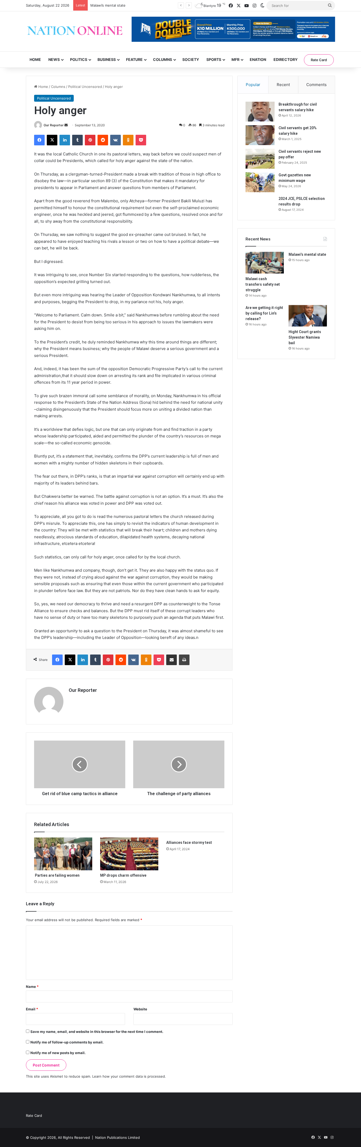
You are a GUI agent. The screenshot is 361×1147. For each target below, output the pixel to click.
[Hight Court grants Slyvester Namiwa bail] (308, 316)
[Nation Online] (75, 31)
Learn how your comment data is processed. (129, 1076)
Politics (78, 59)
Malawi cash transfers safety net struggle (263, 284)
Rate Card (319, 60)
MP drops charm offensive (123, 875)
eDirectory (286, 59)
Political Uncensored (85, 86)
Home (35, 59)
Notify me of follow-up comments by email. (67, 1042)
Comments (316, 84)
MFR (235, 59)
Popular (253, 84)
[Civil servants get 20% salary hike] (260, 135)
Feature (134, 59)
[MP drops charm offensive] (129, 853)
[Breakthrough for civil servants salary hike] (260, 112)
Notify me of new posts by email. (58, 1053)
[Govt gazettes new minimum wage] (260, 182)
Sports (213, 59)
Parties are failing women (57, 875)
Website (140, 1009)
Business (107, 59)
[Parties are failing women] (63, 853)
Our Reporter (54, 125)
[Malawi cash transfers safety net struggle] (265, 263)
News (54, 59)
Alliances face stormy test (189, 842)
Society (190, 59)
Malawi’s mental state (108, 5)
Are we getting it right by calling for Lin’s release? (264, 313)
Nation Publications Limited (117, 1137)
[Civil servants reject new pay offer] (260, 159)
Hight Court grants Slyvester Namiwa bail (305, 337)
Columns (162, 59)
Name (32, 986)
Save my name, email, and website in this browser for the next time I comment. (96, 1031)
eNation (258, 59)
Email (32, 1009)
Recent (283, 84)
